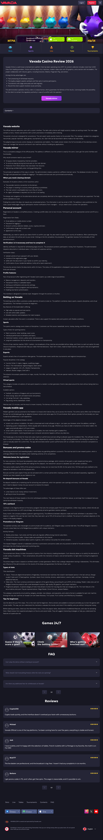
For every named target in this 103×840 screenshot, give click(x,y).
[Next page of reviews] (58, 788)
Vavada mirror (51, 98)
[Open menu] (100, 3)
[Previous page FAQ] (44, 692)
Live (13, 802)
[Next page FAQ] (58, 692)
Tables (21, 802)
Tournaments (32, 802)
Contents (43, 802)
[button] (100, 24)
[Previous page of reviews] (44, 788)
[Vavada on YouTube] (96, 811)
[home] (9, 3)
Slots (7, 802)
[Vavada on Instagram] (86, 811)
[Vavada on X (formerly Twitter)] (91, 811)
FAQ (52, 802)
